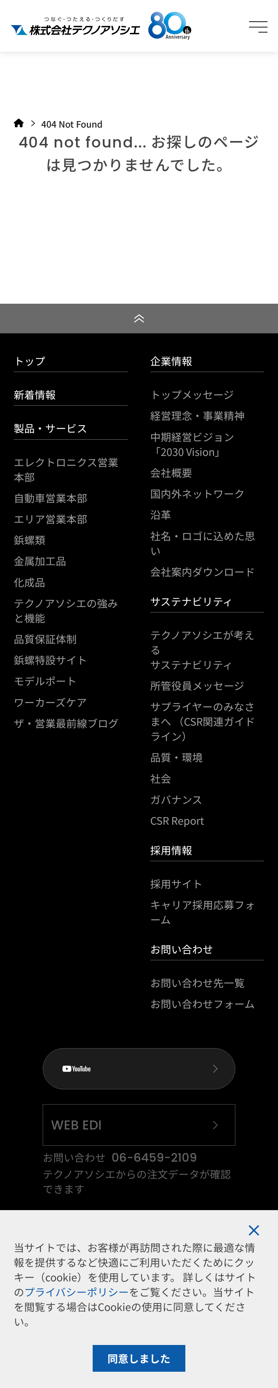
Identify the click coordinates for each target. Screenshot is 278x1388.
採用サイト (176, 883)
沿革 (160, 514)
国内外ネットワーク (197, 493)
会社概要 (171, 472)
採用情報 (171, 849)
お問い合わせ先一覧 (197, 982)
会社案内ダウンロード (202, 571)
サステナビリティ (191, 601)
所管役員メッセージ (197, 685)
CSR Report (177, 820)
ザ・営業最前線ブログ (66, 723)
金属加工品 (40, 560)
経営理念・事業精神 (197, 415)
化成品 (29, 582)
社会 (160, 778)
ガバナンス (176, 799)
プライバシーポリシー (76, 1291)
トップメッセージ (192, 394)
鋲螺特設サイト (50, 659)
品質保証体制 (45, 638)
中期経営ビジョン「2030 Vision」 (192, 444)
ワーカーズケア (50, 702)
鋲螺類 (29, 539)
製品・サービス (50, 427)
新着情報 (35, 394)
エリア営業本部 (50, 518)
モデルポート (45, 680)
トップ (29, 360)
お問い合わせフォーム (202, 1003)
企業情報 (171, 360)
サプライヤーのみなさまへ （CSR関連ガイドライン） (202, 721)
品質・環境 (176, 756)
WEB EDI (76, 1125)
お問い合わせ (181, 948)
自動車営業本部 (50, 497)
